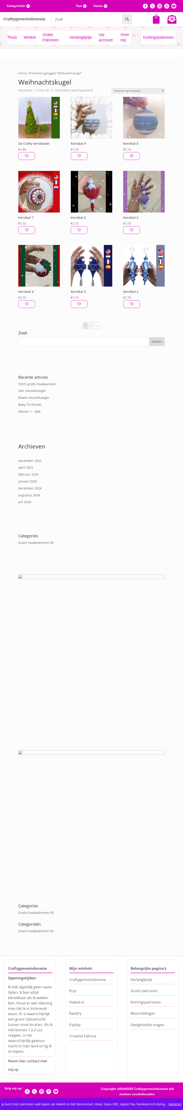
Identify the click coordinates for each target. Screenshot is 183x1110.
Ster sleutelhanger (32, 391)
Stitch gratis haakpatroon (37, 384)
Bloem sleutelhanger (33, 398)
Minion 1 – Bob (29, 411)
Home (22, 73)
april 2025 (25, 467)
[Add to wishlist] (26, 156)
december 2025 (30, 461)
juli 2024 (24, 502)
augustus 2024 (29, 495)
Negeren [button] (174, 1104)
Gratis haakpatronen (33, 542)
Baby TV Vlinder (30, 404)
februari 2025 (28, 474)
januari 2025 (27, 481)
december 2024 (30, 488)
